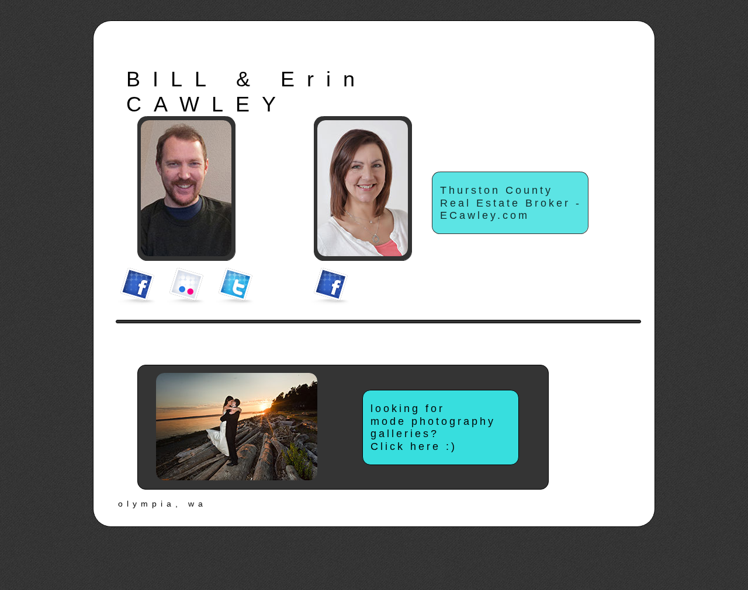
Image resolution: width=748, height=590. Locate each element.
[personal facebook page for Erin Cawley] (330, 286)
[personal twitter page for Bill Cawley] (235, 286)
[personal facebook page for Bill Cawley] (136, 286)
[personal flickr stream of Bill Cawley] (186, 286)
